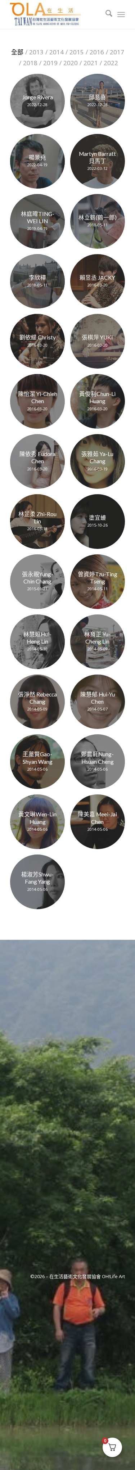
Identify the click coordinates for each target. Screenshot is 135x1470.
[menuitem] (105, 14)
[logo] (56, 14)
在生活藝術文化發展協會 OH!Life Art (87, 1276)
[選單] (121, 14)
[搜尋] (105, 14)
